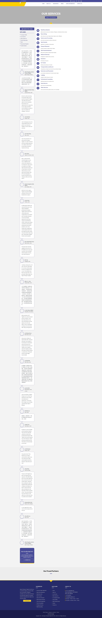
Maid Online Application (41, 592)
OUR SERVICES (53, 17)
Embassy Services (40, 605)
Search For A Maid (28, 29)
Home (43, 3)
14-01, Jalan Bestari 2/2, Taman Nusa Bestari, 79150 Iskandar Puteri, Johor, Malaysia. (71, 592)
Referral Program (45, 612)
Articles (54, 603)
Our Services (23, 36)
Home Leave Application (41, 601)
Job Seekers (54, 612)
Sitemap (58, 612)
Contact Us (79, 3)
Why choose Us (24, 38)
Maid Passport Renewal (41, 599)
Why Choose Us (55, 595)
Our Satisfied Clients (56, 597)
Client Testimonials (24, 40)
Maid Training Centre (56, 601)
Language (73, 1)
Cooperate (50, 612)
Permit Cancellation (40, 603)
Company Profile (24, 34)
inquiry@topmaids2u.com (70, 596)
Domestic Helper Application (41, 590)
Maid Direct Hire (39, 594)
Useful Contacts (24, 45)
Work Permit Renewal (40, 597)
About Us (48, 3)
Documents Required (24, 43)
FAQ (22, 42)
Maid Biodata (55, 3)
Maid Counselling (40, 606)
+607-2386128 (23, 1)
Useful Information (70, 3)
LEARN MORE (27, 600)
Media (62, 3)
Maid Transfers (39, 595)
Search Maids (55, 599)
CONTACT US (27, 560)
